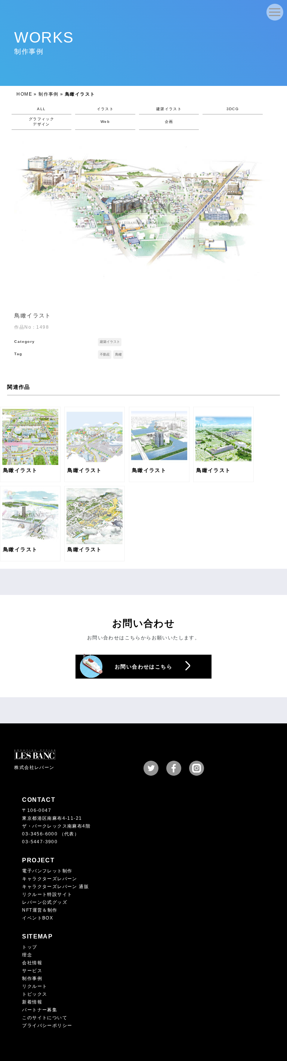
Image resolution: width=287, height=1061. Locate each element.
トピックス (34, 994)
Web (105, 122)
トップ (29, 947)
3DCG (232, 109)
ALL (41, 109)
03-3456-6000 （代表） (50, 834)
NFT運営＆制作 (39, 910)
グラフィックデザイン (41, 121)
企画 (169, 122)
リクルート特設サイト (47, 894)
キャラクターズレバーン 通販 (55, 886)
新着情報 (32, 1002)
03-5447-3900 (40, 841)
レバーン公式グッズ (44, 902)
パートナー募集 (39, 1009)
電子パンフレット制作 (47, 871)
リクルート (34, 986)
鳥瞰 (118, 354)
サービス (32, 970)
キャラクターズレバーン (49, 878)
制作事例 (48, 94)
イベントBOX (37, 918)
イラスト (105, 109)
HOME (24, 94)
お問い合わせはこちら (143, 667)
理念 (27, 955)
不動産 (105, 354)
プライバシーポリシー (47, 1025)
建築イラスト (169, 109)
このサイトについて (44, 1017)
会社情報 (32, 962)
